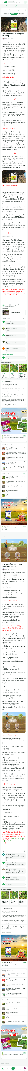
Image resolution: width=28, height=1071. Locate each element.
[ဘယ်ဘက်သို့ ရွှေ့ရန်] (3, 14)
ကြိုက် (7, 325)
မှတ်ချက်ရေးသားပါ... (10, 358)
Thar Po (7, 39)
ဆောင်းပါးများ (7, 6)
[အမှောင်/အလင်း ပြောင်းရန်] (16, 2)
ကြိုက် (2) (7, 874)
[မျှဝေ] (24, 318)
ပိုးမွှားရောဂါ (14, 6)
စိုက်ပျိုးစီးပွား (22, 14)
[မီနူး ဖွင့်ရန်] (2, 2)
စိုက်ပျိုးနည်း (6, 14)
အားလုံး (24, 473)
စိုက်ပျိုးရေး (18, 10)
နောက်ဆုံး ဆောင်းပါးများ (8, 10)
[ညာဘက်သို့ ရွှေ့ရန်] (25, 14)
